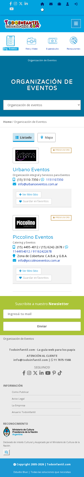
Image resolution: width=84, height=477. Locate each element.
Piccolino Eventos (33, 237)
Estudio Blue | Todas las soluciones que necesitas (42, 472)
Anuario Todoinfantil (24, 412)
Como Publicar (20, 392)
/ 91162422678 (41, 251)
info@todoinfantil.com (30, 360)
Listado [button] (26, 137)
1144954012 (22, 251)
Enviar (42, 326)
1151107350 (54, 180)
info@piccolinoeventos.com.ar (39, 260)
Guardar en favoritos (35, 201)
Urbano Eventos (31, 170)
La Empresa (18, 405)
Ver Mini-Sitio (30, 194)
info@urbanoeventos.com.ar (38, 184)
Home (7, 122)
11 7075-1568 (62, 360)
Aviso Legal (18, 398)
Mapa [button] (49, 137)
